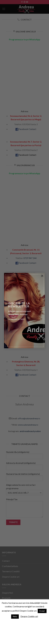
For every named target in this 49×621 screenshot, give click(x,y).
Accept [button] (42, 611)
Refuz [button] (15, 616)
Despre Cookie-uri (29, 616)
